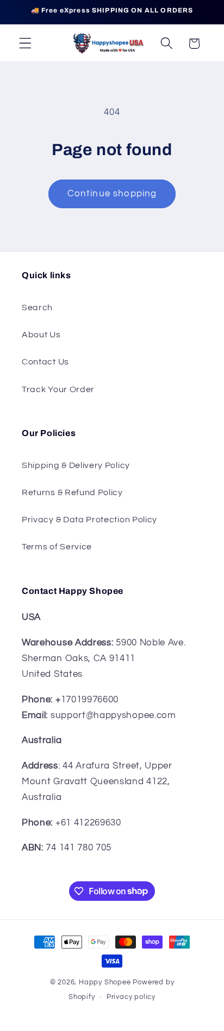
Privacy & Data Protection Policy (89, 519)
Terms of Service (57, 546)
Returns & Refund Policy (72, 492)
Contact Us (45, 361)
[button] (25, 43)
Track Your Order (58, 389)
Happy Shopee (105, 982)
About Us (41, 334)
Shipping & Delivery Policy (76, 465)
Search (37, 307)
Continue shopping (112, 193)
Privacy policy (131, 997)
